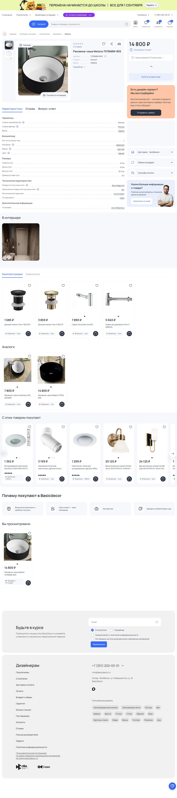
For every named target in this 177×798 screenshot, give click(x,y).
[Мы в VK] (104, 689)
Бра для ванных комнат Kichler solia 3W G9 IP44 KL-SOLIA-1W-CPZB (152, 467)
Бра (158, 707)
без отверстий (118, 185)
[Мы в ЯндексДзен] (109, 689)
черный (121, 153)
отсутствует (119, 193)
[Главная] (15, 24)
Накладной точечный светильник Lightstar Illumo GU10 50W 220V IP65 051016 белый (50, 467)
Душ (159, 720)
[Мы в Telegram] (114, 689)
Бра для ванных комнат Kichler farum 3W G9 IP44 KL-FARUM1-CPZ (118, 467)
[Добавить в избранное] (104, 44)
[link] (78, 44)
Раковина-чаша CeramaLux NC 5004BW (17, 396)
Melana (94, 63)
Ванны (125, 720)
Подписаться (99, 644)
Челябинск (142, 15)
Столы (129, 713)
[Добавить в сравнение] (119, 44)
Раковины (148, 720)
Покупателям (22, 672)
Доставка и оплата (25, 684)
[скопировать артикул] (105, 56)
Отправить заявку (146, 112)
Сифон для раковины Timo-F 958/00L (117, 325)
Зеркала (140, 713)
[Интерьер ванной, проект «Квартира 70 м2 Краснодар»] (20, 242)
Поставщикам (22, 716)
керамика (120, 145)
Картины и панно (101, 720)
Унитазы (136, 720)
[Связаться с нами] (172, 786)
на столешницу (117, 207)
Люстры (148, 707)
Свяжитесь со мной (141, 201)
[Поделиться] (111, 44)
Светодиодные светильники (106, 707)
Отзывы (30, 108)
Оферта (20, 740)
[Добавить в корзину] (28, 333)
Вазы (150, 713)
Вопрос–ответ (47, 108)
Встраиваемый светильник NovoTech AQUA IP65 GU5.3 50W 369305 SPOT (16, 467)
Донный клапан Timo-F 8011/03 (17, 324)
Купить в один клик (151, 76)
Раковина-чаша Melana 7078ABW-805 (14, 573)
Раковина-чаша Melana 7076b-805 (51, 396)
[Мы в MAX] (93, 689)
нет (122, 189)
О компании (7, 15)
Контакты (20, 722)
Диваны (97, 713)
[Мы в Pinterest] (99, 689)
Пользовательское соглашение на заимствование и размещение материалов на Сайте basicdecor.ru (38, 756)
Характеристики (12, 108)
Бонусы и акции (23, 709)
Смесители (33, 274)
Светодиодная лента (131, 707)
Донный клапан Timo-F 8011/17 (50, 324)
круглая (121, 149)
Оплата (19, 691)
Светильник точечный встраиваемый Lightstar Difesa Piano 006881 (85, 467)
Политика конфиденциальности (31, 747)
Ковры (115, 720)
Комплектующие (12, 274)
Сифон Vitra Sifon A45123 (82, 324)
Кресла (108, 713)
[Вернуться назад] (4, 34)
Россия (121, 126)
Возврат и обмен (24, 697)
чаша (122, 198)
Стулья (119, 713)
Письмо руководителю (27, 734)
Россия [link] (94, 59)
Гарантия (20, 703)
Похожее (27, 45)
